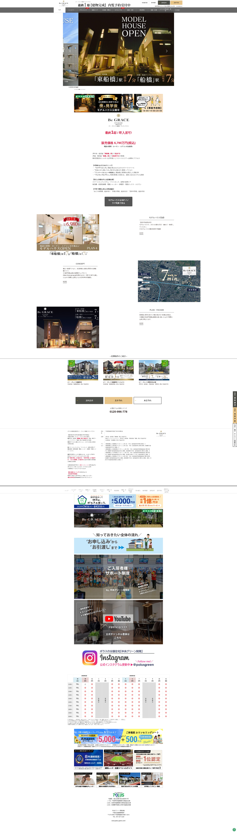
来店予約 (147, 401)
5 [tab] (80, 89)
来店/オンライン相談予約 (166, 490)
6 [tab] (81, 89)
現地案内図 (144, 2)
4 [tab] (79, 89)
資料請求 (164, 2)
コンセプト (73, 490)
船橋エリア (88, 490)
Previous (71, 51)
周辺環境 (116, 490)
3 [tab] (77, 89)
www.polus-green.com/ (118, 820)
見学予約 (176, 2)
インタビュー (179, 6)
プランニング (80, 490)
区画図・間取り (95, 490)
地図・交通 (123, 490)
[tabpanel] (118, 50)
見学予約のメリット (159, 6)
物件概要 (153, 2)
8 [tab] (84, 89)
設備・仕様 (109, 490)
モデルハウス (102, 490)
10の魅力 (137, 490)
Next (166, 51)
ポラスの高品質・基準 (130, 490)
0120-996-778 (118, 411)
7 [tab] (83, 89)
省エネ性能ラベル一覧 (169, 6)
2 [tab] (76, 89)
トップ (66, 490)
